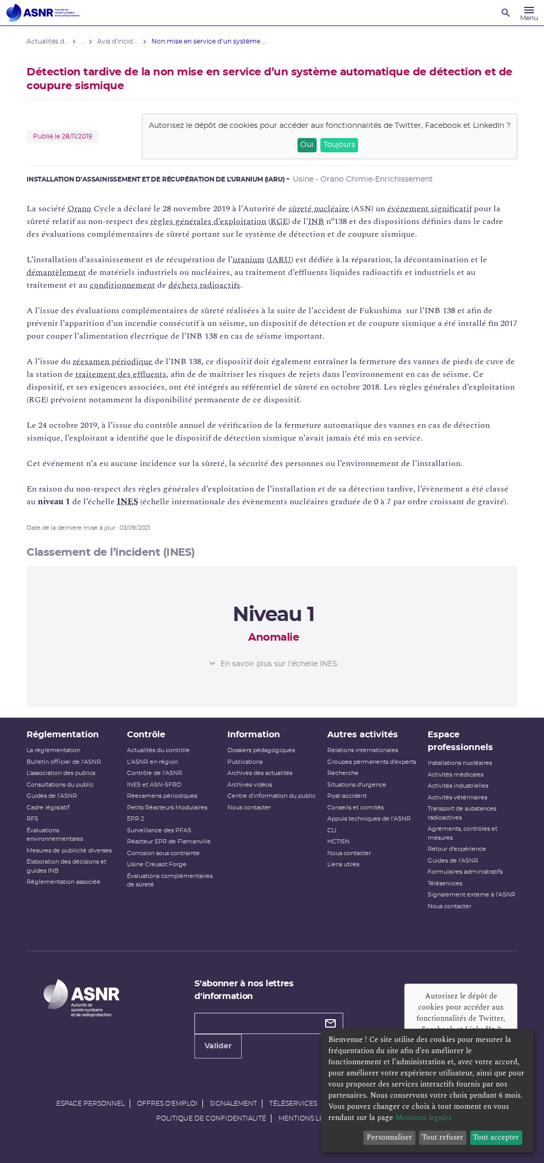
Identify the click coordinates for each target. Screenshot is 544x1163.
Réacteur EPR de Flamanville (169, 842)
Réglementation (63, 734)
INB (316, 221)
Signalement (233, 1103)
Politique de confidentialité (211, 1118)
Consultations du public (60, 785)
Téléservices (445, 883)
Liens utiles (343, 864)
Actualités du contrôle (158, 750)
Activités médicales (455, 775)
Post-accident (347, 796)
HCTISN (338, 842)
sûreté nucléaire (318, 208)
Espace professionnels (460, 741)
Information (253, 734)
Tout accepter (496, 1137)
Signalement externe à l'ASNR (471, 895)
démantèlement (56, 272)
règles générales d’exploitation (208, 221)
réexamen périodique (112, 361)
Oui (306, 145)
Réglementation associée (63, 882)
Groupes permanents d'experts (371, 762)
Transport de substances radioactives (462, 813)
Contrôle (146, 734)
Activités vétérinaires (457, 797)
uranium (249, 259)
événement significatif (429, 208)
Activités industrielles (458, 786)
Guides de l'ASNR (52, 796)
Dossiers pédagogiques (261, 750)
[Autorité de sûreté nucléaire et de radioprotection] (43, 12)
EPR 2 (135, 819)
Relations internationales (362, 750)
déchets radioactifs (204, 285)
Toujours (339, 145)
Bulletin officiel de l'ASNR (64, 762)
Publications (244, 762)
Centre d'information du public (271, 796)
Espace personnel (90, 1103)
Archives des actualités (259, 773)
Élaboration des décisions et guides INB (66, 866)
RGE (279, 221)
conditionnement (122, 285)
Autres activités (362, 734)
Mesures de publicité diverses (69, 851)
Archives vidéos (249, 785)
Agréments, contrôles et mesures (462, 833)
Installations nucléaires (460, 763)
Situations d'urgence (356, 785)
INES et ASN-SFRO (154, 785)
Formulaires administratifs (465, 872)
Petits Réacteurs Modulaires (167, 808)
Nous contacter (249, 808)
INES (127, 501)
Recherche (343, 773)
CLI (331, 830)
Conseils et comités (355, 808)
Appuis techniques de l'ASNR (369, 819)
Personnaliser (389, 1137)
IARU (280, 259)
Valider (218, 1046)
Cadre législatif (48, 808)
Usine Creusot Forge (156, 864)
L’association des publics (61, 773)
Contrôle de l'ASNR (154, 773)
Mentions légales (311, 1118)
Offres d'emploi (167, 1103)
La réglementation (53, 750)
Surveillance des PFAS (159, 830)
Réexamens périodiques (162, 796)
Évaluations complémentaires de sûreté (169, 880)
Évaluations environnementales (55, 835)
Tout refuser (442, 1137)
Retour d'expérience (457, 849)
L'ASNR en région (152, 762)
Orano (79, 208)
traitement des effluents (120, 374)
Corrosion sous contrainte (163, 853)
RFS (32, 819)
